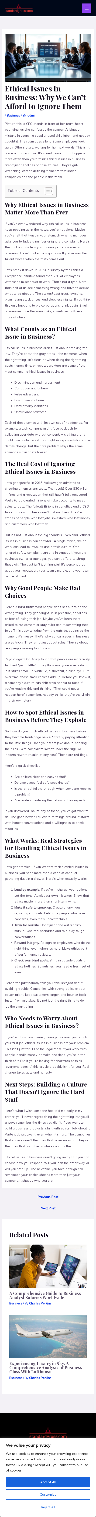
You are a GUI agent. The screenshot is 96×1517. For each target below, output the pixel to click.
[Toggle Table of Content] (46, 191)
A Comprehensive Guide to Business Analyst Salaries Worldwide (45, 1295)
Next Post (48, 1208)
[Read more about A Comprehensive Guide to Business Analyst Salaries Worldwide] (48, 1266)
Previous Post (48, 1197)
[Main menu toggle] (87, 8)
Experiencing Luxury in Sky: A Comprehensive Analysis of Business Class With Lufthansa (45, 1367)
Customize (48, 1494)
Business (13, 115)
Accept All (48, 1482)
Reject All (48, 1507)
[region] (48, 1477)
